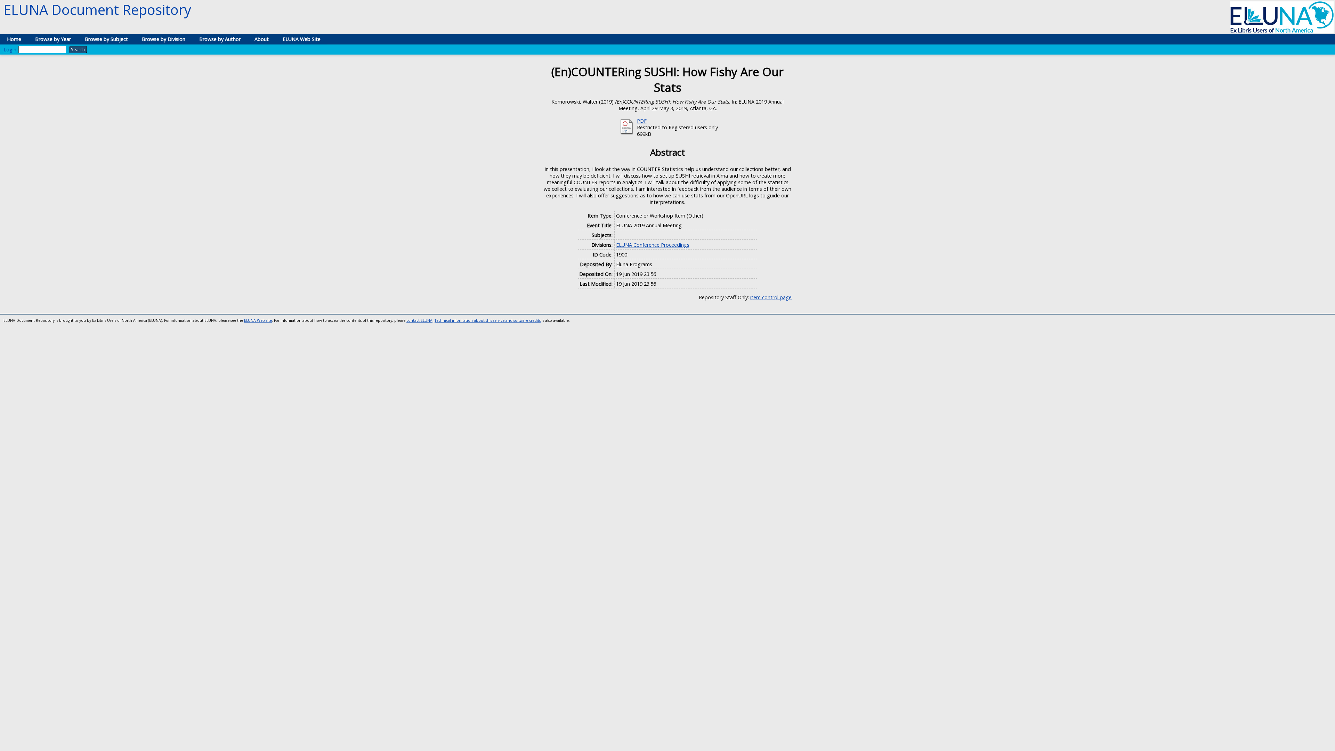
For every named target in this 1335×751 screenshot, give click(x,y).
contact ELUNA (419, 320)
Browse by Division (163, 39)
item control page (771, 297)
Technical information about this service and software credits (488, 320)
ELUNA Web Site (302, 39)
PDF (642, 120)
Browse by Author (220, 39)
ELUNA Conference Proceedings (652, 245)
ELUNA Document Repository (97, 9)
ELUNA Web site (258, 320)
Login (9, 49)
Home (14, 39)
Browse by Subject (106, 39)
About (261, 39)
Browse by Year (53, 39)
